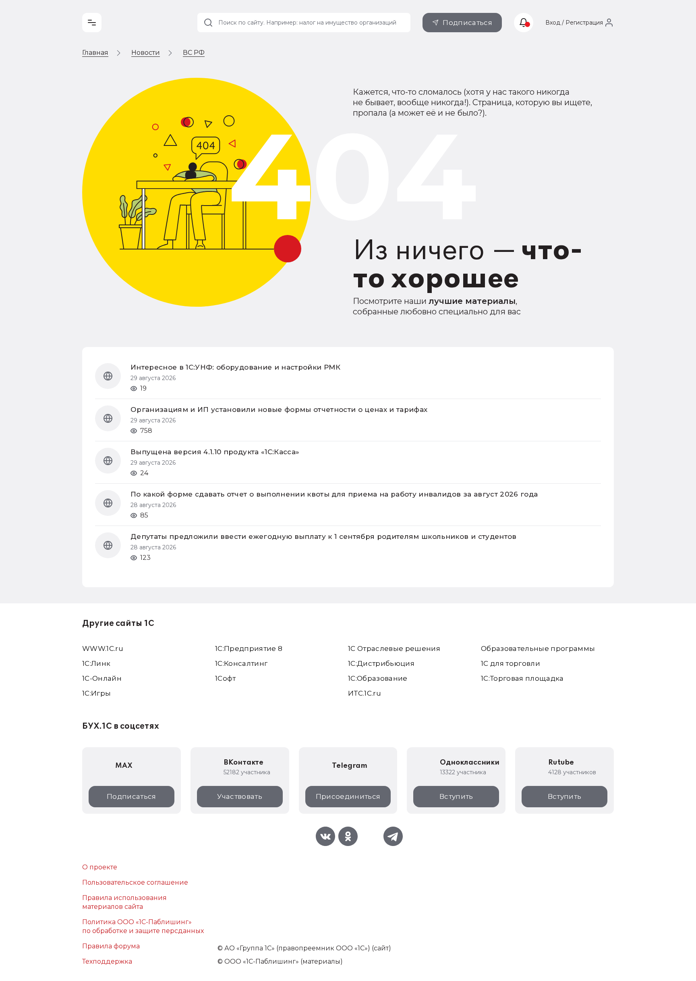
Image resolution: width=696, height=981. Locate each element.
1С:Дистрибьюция (381, 663)
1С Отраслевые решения (394, 648)
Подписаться (467, 23)
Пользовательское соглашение (135, 882)
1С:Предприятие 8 (248, 648)
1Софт (225, 678)
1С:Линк (96, 663)
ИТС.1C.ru (364, 693)
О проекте (99, 867)
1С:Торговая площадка (522, 678)
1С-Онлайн (102, 678)
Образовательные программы (538, 648)
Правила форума (111, 946)
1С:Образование (378, 678)
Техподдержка (107, 961)
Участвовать (239, 796)
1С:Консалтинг (241, 663)
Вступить (456, 796)
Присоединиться (348, 796)
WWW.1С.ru (102, 648)
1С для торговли (510, 663)
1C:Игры (96, 693)
